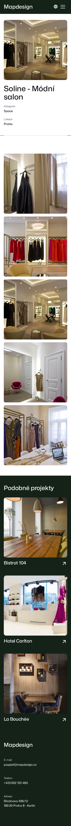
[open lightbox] (35, 50)
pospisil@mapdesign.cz (20, 764)
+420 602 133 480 (16, 783)
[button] (55, 6)
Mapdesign (18, 6)
